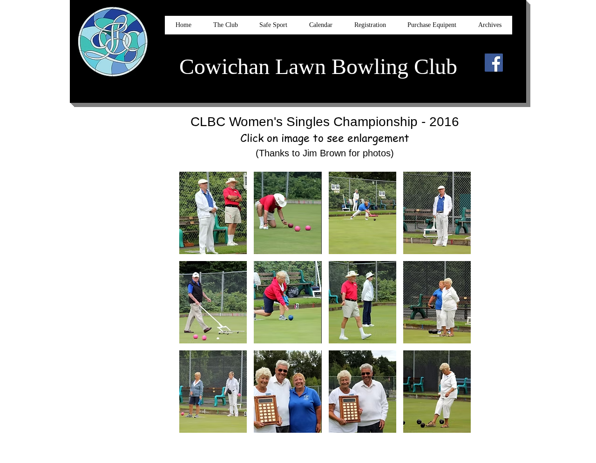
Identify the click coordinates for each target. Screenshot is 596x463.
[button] (213, 213)
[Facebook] (494, 63)
